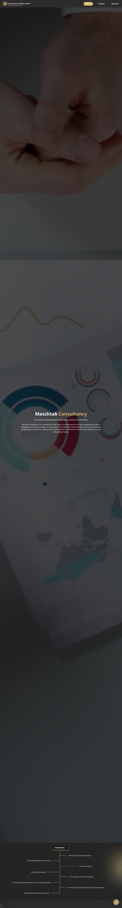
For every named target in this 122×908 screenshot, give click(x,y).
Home (88, 4)
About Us (115, 4)
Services (102, 4)
